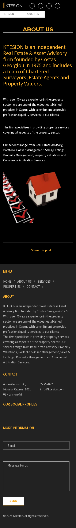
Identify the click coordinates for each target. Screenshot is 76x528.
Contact (33, 287)
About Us (24, 281)
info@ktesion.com (52, 389)
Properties (12, 287)
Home (7, 281)
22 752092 (46, 384)
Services (44, 281)
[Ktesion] (12, 5)
